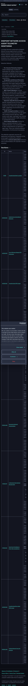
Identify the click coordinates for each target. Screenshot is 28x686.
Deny (13, 361)
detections (7, 26)
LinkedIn (14, 685)
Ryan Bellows (10, 36)
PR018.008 (4, 425)
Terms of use (12, 673)
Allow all (14, 351)
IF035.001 (4, 483)
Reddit (9, 685)
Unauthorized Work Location (15, 175)
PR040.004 (4, 649)
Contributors (10, 671)
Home (2, 26)
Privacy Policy (5, 673)
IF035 (4, 175)
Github (24, 20)
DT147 (12, 26)
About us (4, 671)
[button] (26, 4)
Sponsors (16, 671)
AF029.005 (4, 607)
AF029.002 (4, 283)
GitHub (3, 685)
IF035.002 (4, 548)
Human (10, 9)
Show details (19, 347)
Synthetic (16, 9)
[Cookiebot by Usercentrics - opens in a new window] (19, 323)
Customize (13, 356)
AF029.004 (4, 218)
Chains (18, 20)
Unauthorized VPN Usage (15, 283)
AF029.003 (4, 253)
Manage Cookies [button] (20, 673)
